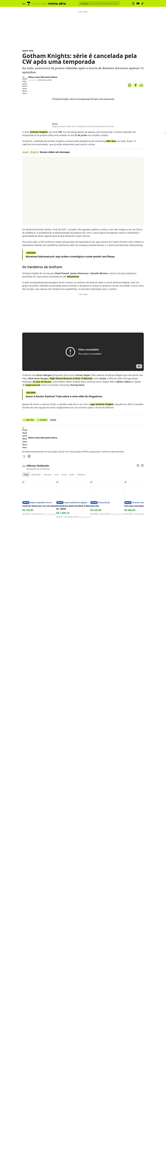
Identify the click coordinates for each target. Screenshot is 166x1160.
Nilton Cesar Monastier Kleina (42, 77)
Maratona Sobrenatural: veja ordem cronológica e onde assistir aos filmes (70, 256)
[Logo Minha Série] (57, 3)
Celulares (47, 474)
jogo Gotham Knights (102, 404)
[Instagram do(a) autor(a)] (29, 456)
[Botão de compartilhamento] (129, 85)
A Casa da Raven (42, 381)
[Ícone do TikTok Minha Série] (142, 3)
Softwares (81, 474)
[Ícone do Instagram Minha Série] (133, 3)
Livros (56, 474)
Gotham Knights (39, 131)
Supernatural (32, 384)
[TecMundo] (28, 3)
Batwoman (73, 276)
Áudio (71, 474)
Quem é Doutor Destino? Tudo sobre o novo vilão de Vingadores (64, 396)
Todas (26, 474)
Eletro (64, 474)
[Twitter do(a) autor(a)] (24, 456)
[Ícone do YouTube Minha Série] (137, 3)
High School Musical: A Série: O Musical (71, 378)
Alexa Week (36, 474)
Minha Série (27, 51)
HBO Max (111, 141)
